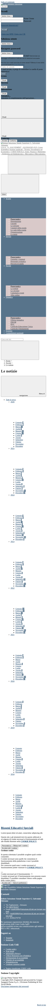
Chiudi (4, 80)
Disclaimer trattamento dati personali (15, 986)
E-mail (26, 56)
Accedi (4, 6)
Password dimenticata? (9, 25)
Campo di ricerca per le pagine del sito (15, 337)
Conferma (13, 141)
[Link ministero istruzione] (11, 4)
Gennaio (19, 422)
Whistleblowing (12, 962)
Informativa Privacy (13, 954)
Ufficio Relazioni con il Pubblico (18, 956)
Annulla (4, 141)
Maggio (19, 431)
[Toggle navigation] (20, 183)
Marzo (19, 427)
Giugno (19, 433)
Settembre (19, 440)
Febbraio (19, 425)
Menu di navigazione (32, 394)
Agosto (18, 438)
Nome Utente (29, 19)
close (4, 194)
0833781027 (14, 907)
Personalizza (6, 846)
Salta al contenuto (7, 2)
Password (27, 21)
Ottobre (18, 442)
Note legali (10, 951)
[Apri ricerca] (27, 164)
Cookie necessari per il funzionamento (15, 874)
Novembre (19, 444)
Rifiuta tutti (20, 846)
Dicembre (19, 446)
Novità (8, 363)
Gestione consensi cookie (15, 964)
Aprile (18, 429)
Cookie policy (11, 949)
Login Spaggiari (19, 65)
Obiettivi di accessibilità (15, 960)
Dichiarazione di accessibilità (17, 958)
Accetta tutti (9, 848)
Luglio (18, 435)
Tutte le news (11, 400)
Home (8, 361)
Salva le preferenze (19, 883)
